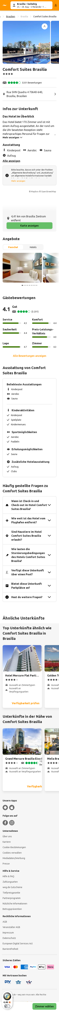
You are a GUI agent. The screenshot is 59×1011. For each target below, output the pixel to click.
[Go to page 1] (22, 285)
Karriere (7, 842)
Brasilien (10, 16)
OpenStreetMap (48, 191)
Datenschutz (9, 938)
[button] (26, 42)
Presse (6, 863)
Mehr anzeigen (18, 181)
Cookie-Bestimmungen (14, 847)
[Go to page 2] (24, 285)
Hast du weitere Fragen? (26, 597)
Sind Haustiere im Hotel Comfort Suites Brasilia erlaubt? (26, 535)
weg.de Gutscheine (12, 887)
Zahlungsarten (10, 881)
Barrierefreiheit (10, 949)
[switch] (7, 1006)
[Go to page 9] (36, 285)
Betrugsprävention (12, 909)
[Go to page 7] (33, 285)
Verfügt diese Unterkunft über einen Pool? (27, 572)
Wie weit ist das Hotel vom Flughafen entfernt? (28, 520)
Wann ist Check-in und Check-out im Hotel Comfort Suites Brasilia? (29, 505)
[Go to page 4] (27, 285)
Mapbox (35, 191)
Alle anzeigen (11, 160)
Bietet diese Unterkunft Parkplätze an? (26, 585)
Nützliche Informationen (15, 903)
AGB (5, 921)
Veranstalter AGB (11, 927)
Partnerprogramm (11, 898)
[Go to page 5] (29, 285)
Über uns (7, 836)
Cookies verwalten (12, 852)
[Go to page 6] (31, 285)
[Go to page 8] (34, 285)
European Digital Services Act (18, 943)
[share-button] (44, 26)
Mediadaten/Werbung (14, 858)
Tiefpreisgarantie (11, 892)
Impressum (8, 932)
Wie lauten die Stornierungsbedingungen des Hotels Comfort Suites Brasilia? (28, 555)
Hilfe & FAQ (8, 876)
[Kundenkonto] (55, 5)
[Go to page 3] (25, 285)
